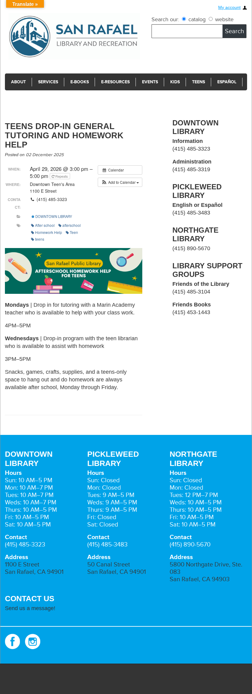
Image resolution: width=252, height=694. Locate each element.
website (224, 19)
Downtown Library (53, 216)
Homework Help (48, 232)
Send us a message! (30, 608)
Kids (175, 82)
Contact (21, 98)
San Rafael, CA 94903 (200, 579)
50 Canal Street (108, 564)
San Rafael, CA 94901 (34, 572)
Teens (198, 82)
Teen (74, 232)
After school (45, 225)
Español (226, 82)
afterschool (71, 225)
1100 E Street (22, 564)
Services (48, 82)
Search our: (165, 19)
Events (150, 82)
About (18, 82)
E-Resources (115, 82)
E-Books (79, 82)
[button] (120, 182)
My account (229, 7)
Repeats (61, 176)
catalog (197, 19)
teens (39, 239)
